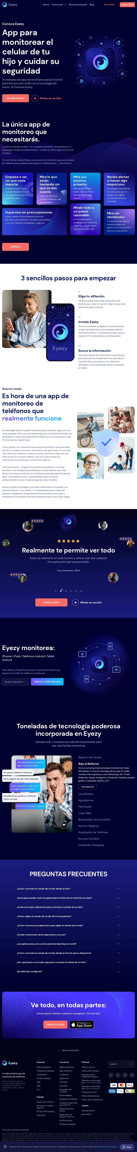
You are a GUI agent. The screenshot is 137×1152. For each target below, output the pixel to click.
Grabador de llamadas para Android (68, 1104)
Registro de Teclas (67, 1067)
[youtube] (132, 1075)
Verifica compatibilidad (47, 681)
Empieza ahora (55, 1024)
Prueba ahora (15, 98)
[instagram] (125, 1075)
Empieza (15, 246)
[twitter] (111, 1075)
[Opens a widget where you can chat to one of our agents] (126, 1147)
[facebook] (118, 1075)
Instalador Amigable (67, 1124)
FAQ (38, 1086)
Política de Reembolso (90, 1096)
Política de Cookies (89, 1092)
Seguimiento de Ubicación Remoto (67, 1115)
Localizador (64, 1074)
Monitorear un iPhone (45, 1102)
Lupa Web (63, 1086)
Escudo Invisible (66, 1120)
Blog (38, 1082)
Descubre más (88, 787)
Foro (39, 1089)
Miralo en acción (50, 98)
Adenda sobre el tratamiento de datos (90, 1075)
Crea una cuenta (88, 1110)
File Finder (64, 1082)
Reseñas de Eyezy (44, 1078)
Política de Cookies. (108, 1146)
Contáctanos (42, 1074)
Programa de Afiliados (45, 1071)
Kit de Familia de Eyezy (46, 1111)
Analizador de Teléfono (68, 1099)
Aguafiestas (64, 1078)
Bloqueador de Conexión (65, 1090)
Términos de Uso (88, 1067)
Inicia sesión (109, 5)
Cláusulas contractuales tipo (91, 1081)
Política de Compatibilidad (92, 1100)
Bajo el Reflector (66, 1071)
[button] (68, 888)
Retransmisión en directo (66, 1110)
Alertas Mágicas (66, 1095)
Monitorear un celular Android (45, 1107)
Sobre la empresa (44, 1067)
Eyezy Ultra (41, 1115)
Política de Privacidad (90, 1071)
